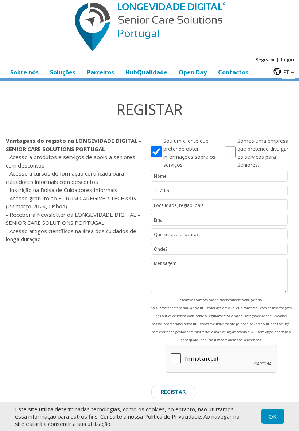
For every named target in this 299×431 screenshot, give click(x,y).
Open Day (193, 72)
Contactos (233, 72)
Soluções (62, 72)
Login (287, 60)
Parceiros (100, 72)
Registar (265, 60)
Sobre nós (24, 72)
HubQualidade (146, 72)
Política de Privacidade (172, 416)
